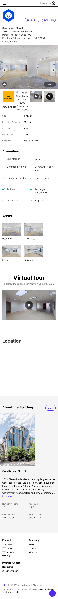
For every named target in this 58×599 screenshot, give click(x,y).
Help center (7, 567)
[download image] (4, 84)
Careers (32, 548)
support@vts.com (10, 571)
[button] (29, 67)
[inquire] (52, 593)
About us (33, 552)
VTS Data (6, 556)
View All (49, 84)
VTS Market (7, 548)
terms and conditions (44, 589)
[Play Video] (29, 305)
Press (31, 544)
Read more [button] (8, 496)
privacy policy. (14, 592)
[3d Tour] (49, 96)
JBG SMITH (35, 517)
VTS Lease (7, 544)
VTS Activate (8, 552)
